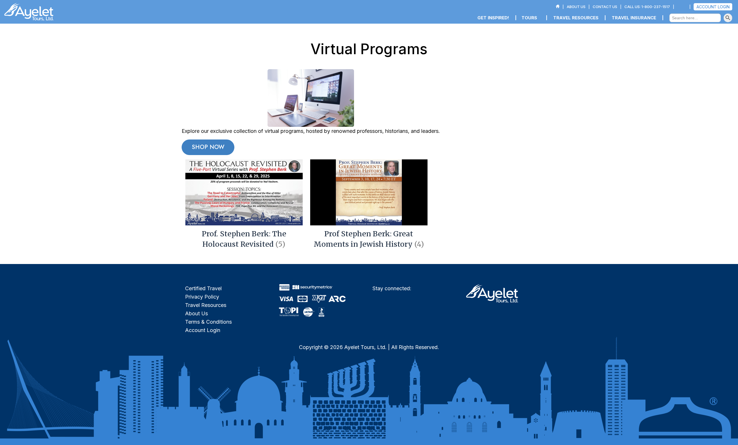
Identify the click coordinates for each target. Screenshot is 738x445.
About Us (196, 313)
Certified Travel (203, 288)
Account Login (202, 330)
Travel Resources (205, 305)
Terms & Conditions (208, 322)
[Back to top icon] (710, 433)
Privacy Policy (202, 297)
